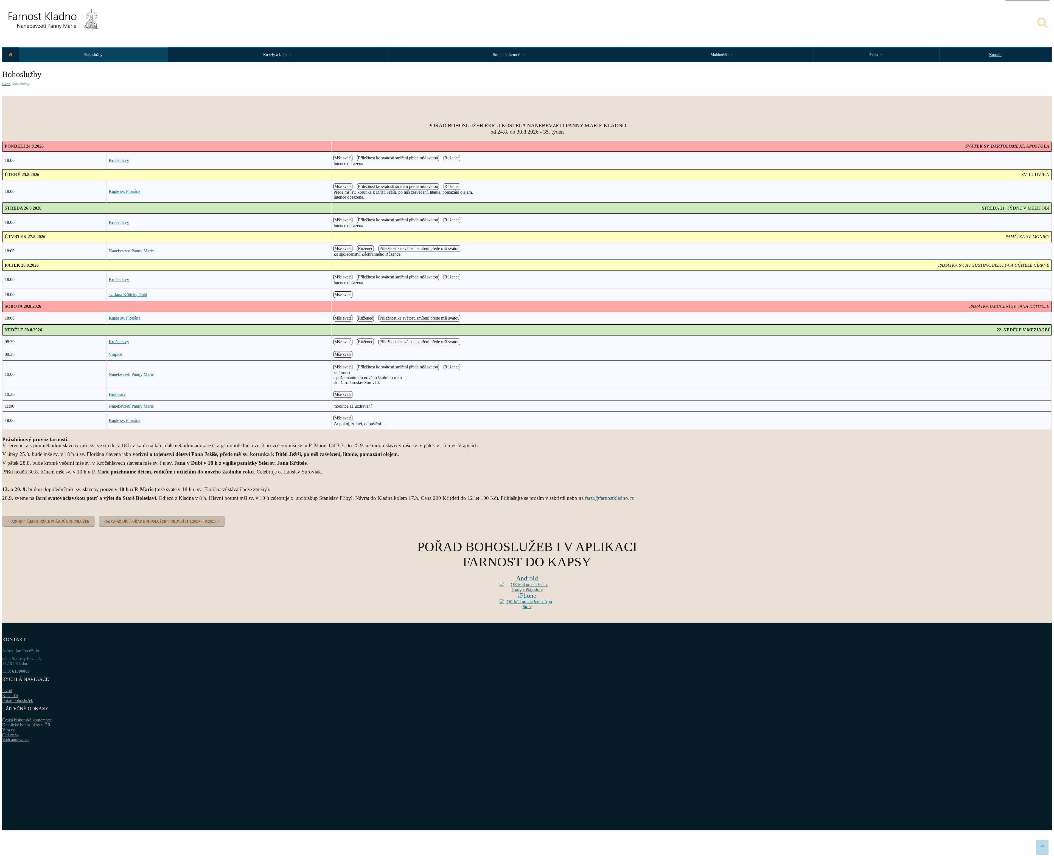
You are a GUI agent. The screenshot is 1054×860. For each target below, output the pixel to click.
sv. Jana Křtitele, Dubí (128, 294)
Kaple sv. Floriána (124, 191)
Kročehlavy (119, 160)
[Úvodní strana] (10, 54)
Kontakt (995, 55)
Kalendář (10, 695)
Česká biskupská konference (27, 720)
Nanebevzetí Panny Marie (131, 251)
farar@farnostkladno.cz (609, 498)
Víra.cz (8, 730)
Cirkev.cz (10, 734)
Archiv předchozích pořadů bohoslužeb (50, 521)
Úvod (6, 84)
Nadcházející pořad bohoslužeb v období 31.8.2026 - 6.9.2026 (160, 521)
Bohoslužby (93, 55)
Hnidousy (117, 394)
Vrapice (115, 354)
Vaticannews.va (15, 739)
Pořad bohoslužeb (17, 700)
